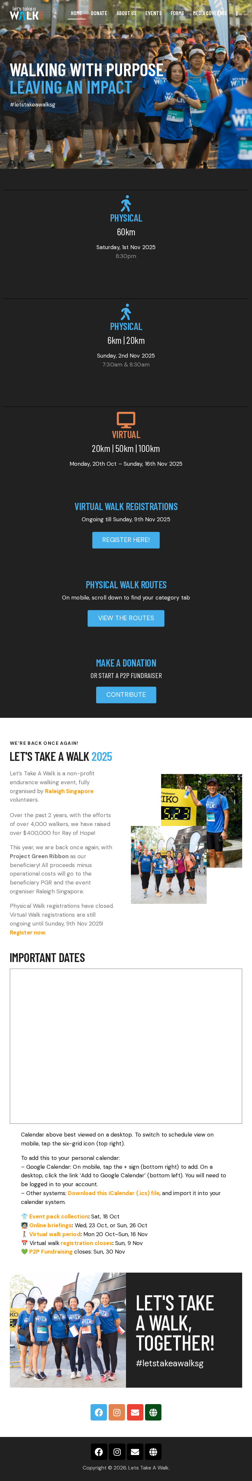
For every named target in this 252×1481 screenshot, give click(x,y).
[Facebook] (99, 1412)
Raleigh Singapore (69, 791)
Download (81, 1193)
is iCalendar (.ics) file (127, 1193)
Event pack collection (58, 1216)
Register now (27, 932)
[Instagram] (117, 1412)
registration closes (86, 1243)
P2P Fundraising (51, 1251)
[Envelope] (135, 1412)
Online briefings (50, 1225)
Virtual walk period (54, 1234)
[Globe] (153, 1412)
